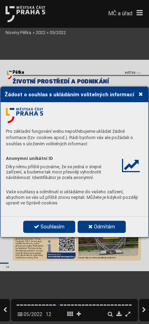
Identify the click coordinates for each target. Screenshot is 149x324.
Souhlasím (51, 227)
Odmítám (104, 227)
